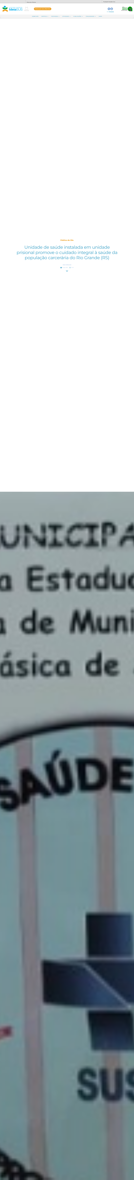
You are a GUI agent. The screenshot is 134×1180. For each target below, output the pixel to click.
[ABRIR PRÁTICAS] (47, 16)
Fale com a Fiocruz (31, 2)
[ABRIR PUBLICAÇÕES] (82, 16)
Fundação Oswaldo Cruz (109, 1)
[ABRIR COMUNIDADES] (95, 16)
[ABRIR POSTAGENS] (58, 16)
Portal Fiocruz (19, 1)
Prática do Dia (66, 240)
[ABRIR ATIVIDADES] (69, 16)
